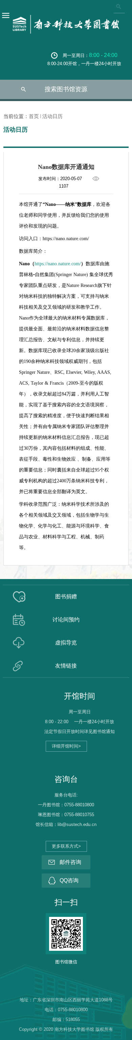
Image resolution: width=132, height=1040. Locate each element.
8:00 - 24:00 (103, 55)
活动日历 (52, 116)
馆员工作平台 (21, 760)
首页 (34, 116)
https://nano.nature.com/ (58, 263)
